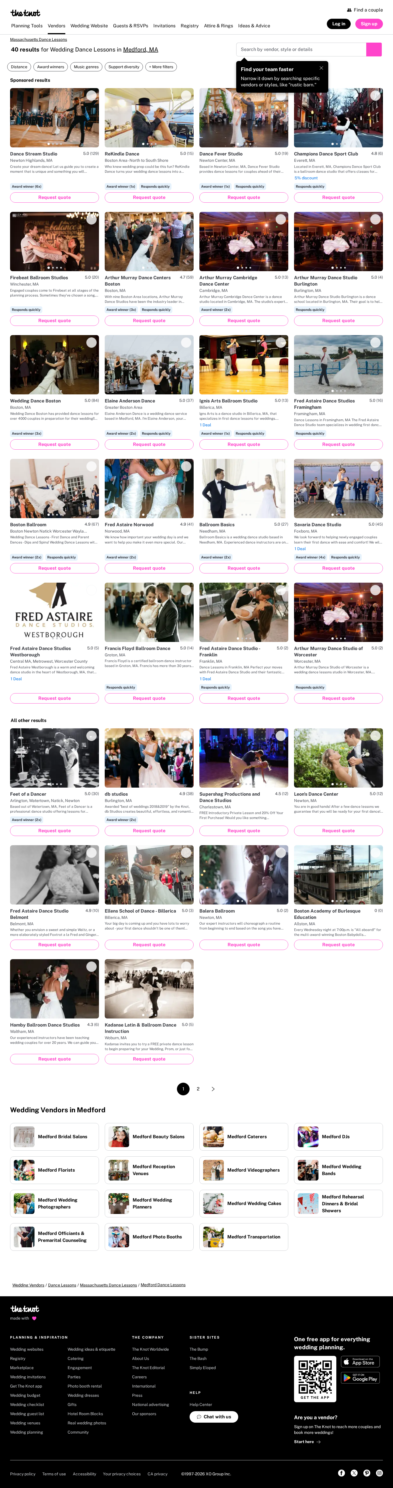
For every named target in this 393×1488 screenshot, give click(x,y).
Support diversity (123, 66)
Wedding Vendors (28, 1285)
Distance (19, 66)
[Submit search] (374, 49)
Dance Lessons (62, 1285)
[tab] (48, 144)
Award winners (50, 66)
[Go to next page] (213, 1089)
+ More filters (161, 66)
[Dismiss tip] (321, 68)
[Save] (91, 95)
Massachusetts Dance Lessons (38, 39)
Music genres (86, 66)
